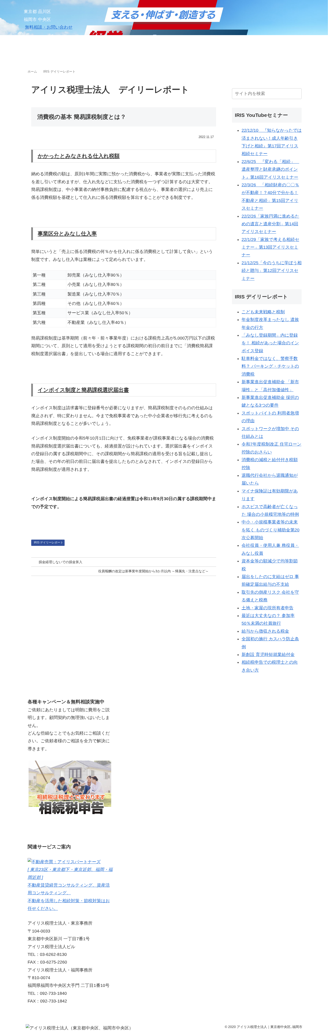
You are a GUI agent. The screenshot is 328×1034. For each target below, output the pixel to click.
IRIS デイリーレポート (48, 542)
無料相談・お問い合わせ (49, 27)
